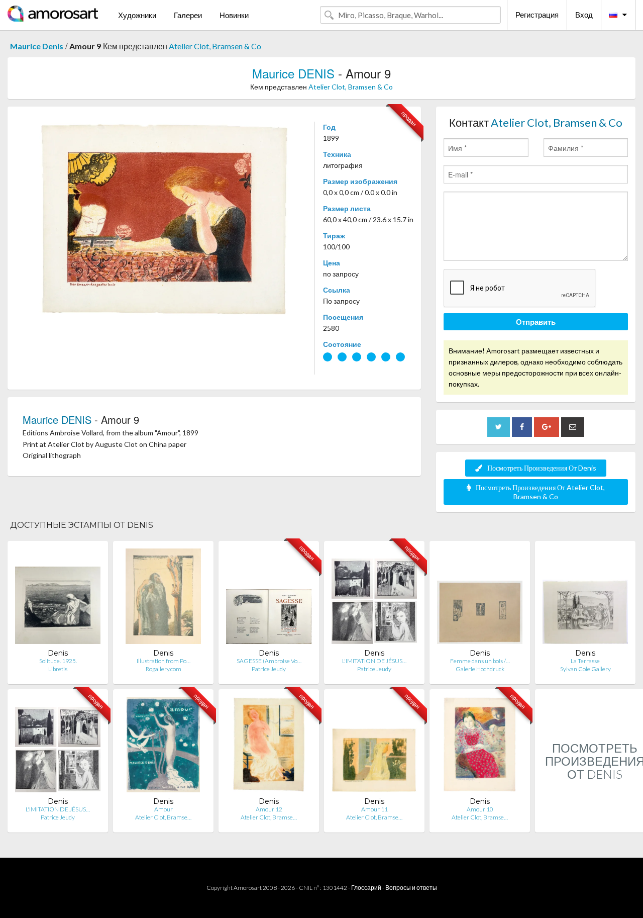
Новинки (234, 15)
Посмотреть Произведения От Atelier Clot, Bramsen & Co (540, 492)
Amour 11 (374, 809)
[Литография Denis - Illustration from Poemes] (163, 598)
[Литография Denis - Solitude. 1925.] (57, 598)
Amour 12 (269, 809)
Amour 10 (480, 809)
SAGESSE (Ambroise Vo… (269, 661)
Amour (163, 809)
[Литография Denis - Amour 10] (479, 747)
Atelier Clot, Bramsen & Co (215, 46)
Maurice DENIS (293, 73)
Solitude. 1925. (58, 661)
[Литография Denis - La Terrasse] (585, 598)
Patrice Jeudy (269, 669)
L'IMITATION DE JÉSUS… (374, 661)
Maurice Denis (36, 46)
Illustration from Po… (163, 661)
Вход (584, 14)
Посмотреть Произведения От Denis (541, 468)
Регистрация (537, 14)
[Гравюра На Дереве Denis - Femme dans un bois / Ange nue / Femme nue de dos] (479, 598)
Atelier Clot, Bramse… (163, 817)
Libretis (57, 669)
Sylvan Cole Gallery (585, 669)
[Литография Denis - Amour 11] (374, 747)
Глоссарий (366, 887)
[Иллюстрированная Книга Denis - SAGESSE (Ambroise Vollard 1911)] (268, 598)
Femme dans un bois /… (480, 661)
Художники (137, 15)
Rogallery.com (163, 669)
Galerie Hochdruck (480, 669)
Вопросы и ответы (411, 887)
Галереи (188, 15)
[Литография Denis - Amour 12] (269, 747)
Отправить (536, 321)
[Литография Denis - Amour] (163, 747)
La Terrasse (585, 661)
